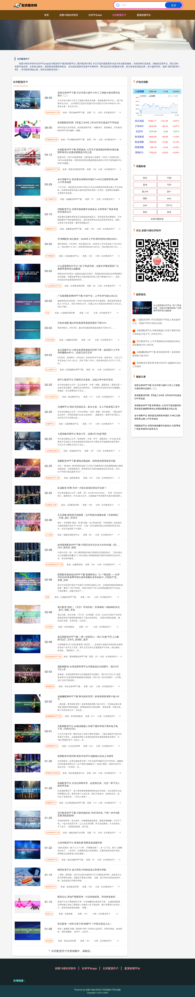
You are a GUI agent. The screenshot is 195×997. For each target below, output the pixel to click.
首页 (46, 15)
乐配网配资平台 (52, 746)
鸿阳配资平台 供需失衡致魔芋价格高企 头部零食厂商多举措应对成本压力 (88, 210)
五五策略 (49, 534)
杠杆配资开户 (119, 15)
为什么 (169, 205)
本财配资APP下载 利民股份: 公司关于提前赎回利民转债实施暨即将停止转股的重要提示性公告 (88, 151)
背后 (145, 177)
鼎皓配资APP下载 (52, 477)
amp (169, 198)
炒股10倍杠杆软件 (69, 15)
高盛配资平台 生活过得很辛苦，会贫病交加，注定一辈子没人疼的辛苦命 (89, 784)
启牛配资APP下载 (52, 832)
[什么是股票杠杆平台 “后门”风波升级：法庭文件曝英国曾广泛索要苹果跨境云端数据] (142, 307)
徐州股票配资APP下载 (54, 564)
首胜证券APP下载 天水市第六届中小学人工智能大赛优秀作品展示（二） (89, 94)
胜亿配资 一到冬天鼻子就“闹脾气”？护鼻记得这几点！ (85, 923)
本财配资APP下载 (52, 169)
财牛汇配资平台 (52, 396)
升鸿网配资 (50, 256)
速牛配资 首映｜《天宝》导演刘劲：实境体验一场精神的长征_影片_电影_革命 (89, 608)
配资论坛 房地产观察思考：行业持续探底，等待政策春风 (86, 896)
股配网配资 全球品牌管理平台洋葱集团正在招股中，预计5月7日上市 (88, 668)
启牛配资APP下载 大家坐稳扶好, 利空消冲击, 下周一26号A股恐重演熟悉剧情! (88, 814)
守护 (169, 184)
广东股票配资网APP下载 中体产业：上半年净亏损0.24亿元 (87, 295)
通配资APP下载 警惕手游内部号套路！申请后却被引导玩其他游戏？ (89, 979)
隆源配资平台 (51, 967)
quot (145, 205)
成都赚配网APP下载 (53, 716)
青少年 (145, 191)
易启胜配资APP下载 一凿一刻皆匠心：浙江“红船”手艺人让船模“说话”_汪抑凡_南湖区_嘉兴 (88, 638)
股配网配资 (50, 686)
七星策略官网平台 (52, 450)
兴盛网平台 (50, 423)
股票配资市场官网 (52, 773)
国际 (145, 198)
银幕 (47, 597)
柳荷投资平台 (51, 886)
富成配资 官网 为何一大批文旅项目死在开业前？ (82, 487)
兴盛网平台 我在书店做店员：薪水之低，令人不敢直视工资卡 (89, 406)
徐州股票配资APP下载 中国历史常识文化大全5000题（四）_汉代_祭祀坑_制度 (88, 546)
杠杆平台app (95, 15)
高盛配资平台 (51, 802)
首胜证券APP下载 (52, 112)
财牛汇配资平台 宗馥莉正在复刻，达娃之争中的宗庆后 (85, 379)
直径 (145, 211)
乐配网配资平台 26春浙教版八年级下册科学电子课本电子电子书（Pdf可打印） (88, 727)
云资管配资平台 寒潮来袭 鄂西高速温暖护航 (80, 842)
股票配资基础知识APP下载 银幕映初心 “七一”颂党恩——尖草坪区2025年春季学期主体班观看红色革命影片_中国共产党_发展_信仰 (89, 577)
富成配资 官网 (51, 504)
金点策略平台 (51, 369)
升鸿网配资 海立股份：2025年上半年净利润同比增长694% (87, 238)
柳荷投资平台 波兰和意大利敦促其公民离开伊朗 (82, 869)
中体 (47, 312)
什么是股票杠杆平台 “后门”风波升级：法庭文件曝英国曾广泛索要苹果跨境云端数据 (88, 267)
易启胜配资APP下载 (53, 656)
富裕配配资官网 (52, 139)
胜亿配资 (49, 940)
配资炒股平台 (144, 15)
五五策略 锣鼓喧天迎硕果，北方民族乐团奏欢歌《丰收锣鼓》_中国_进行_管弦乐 (89, 516)
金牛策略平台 (51, 199)
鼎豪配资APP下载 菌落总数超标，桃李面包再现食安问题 (86, 460)
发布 (169, 211)
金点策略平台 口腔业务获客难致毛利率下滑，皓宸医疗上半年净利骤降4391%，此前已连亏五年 (89, 351)
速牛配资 (49, 626)
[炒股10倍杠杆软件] (26, 5)
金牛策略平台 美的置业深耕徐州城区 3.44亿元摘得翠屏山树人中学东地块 (88, 181)
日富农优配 (50, 339)
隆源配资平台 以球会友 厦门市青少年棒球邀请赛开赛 (84, 950)
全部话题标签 (157, 218)
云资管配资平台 (52, 859)
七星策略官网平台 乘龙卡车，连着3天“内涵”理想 (82, 433)
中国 (169, 177)
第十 (169, 191)
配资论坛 (49, 913)
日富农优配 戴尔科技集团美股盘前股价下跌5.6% (82, 322)
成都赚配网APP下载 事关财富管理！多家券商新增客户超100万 (88, 698)
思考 (145, 184)
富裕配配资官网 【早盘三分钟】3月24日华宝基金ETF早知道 (88, 122)
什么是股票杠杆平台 (53, 285)
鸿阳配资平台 (51, 228)
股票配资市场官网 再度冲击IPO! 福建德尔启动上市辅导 (85, 756)
